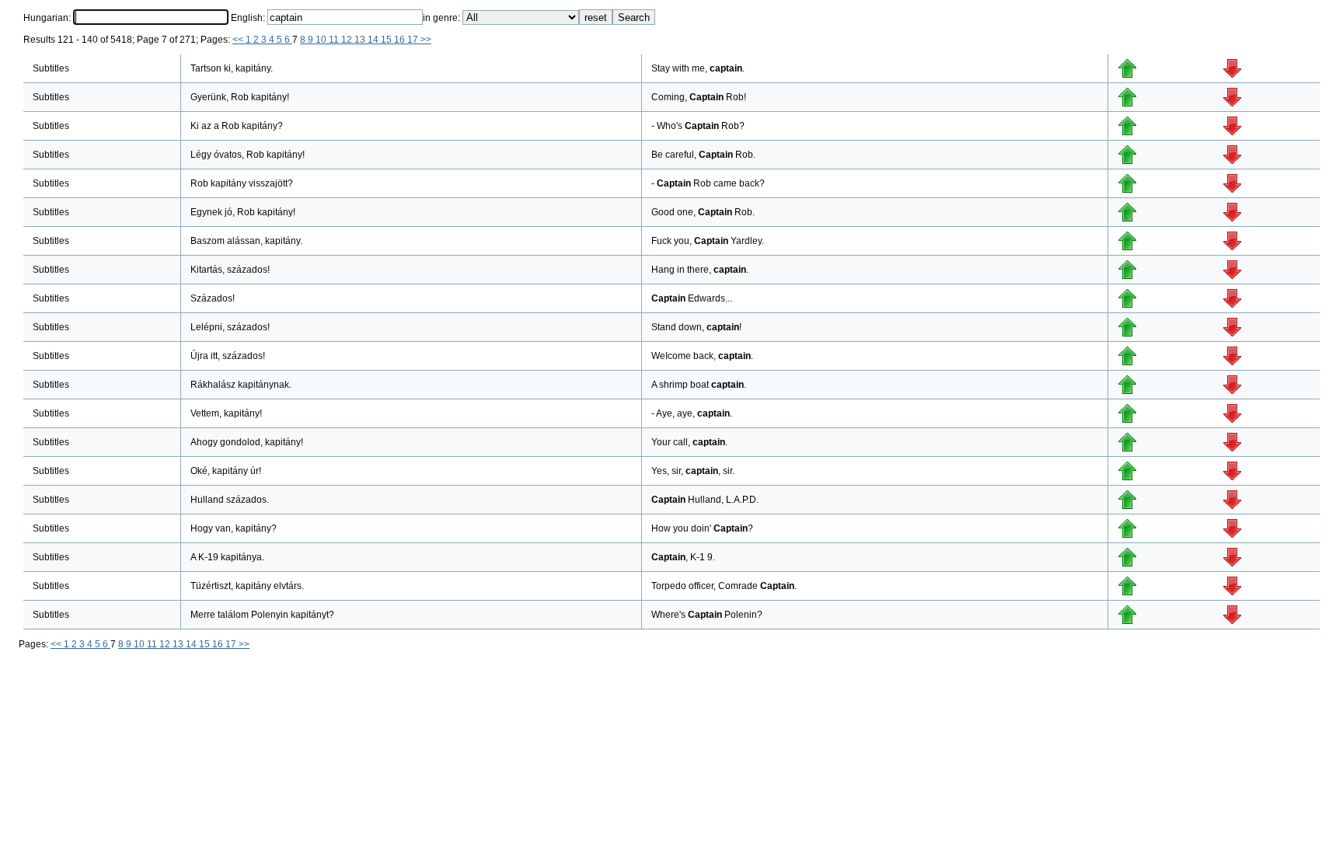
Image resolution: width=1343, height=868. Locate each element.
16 (400, 39)
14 (374, 39)
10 (322, 39)
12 (347, 39)
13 (361, 39)
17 (413, 39)
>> (425, 39)
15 (387, 39)
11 (335, 39)
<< (239, 39)
